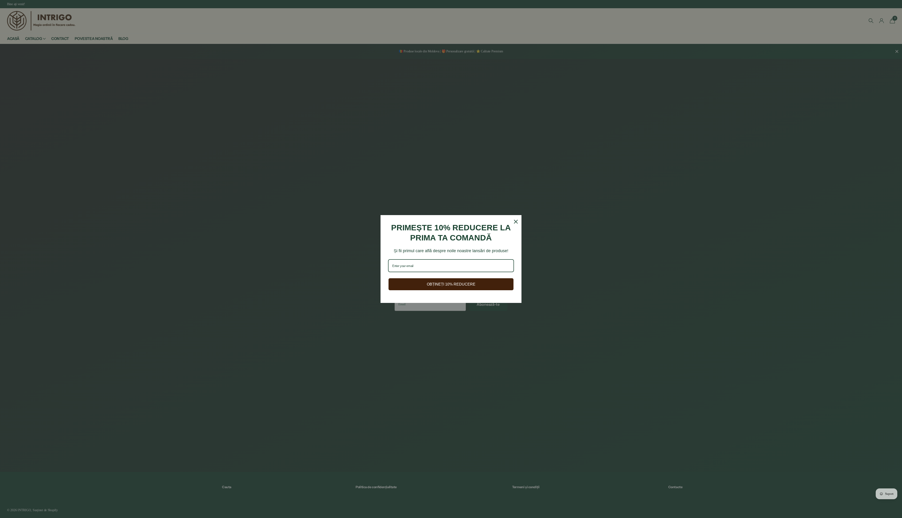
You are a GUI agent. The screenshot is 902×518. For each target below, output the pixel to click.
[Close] (515, 221)
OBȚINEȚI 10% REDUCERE (451, 284)
